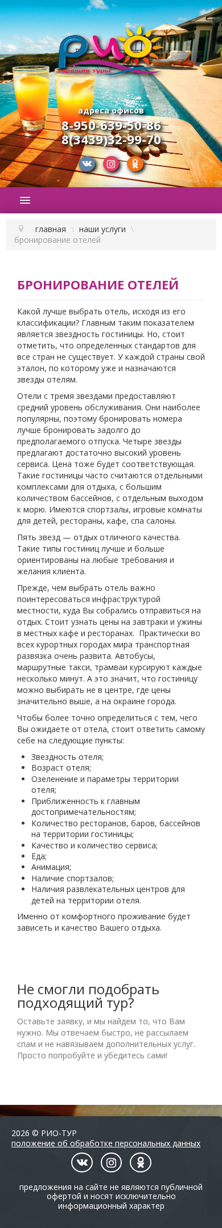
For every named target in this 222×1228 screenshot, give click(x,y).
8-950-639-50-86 (111, 124)
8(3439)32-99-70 (111, 139)
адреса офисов (111, 110)
